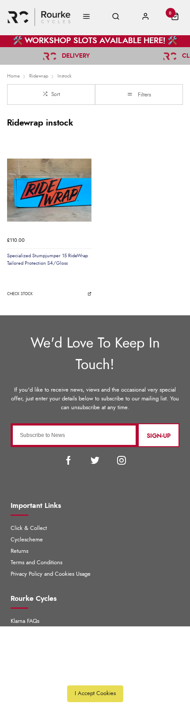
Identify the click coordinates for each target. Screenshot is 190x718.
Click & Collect (29, 528)
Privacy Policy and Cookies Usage (51, 574)
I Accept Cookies (95, 693)
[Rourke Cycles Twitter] (95, 460)
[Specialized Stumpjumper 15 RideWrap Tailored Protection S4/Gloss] (49, 190)
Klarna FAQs (25, 621)
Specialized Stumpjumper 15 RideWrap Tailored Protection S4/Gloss (47, 259)
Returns (19, 551)
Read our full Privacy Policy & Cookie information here (95, 674)
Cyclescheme (27, 540)
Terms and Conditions (36, 563)
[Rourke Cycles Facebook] (68, 460)
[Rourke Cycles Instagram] (121, 460)
